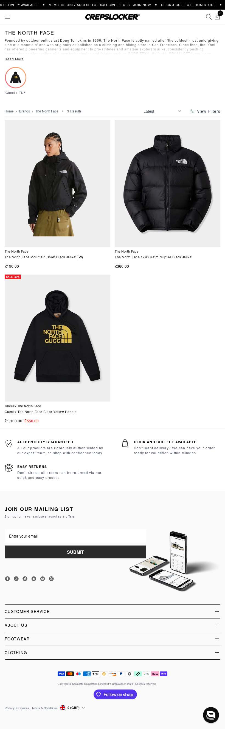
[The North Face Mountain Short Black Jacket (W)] (57, 183)
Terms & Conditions (45, 708)
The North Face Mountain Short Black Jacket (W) (44, 257)
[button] (211, 715)
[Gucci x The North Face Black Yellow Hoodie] (57, 338)
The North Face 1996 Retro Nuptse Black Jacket (154, 257)
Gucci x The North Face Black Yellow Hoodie (41, 411)
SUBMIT (75, 552)
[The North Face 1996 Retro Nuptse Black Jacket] (167, 183)
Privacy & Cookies (17, 708)
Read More (14, 59)
